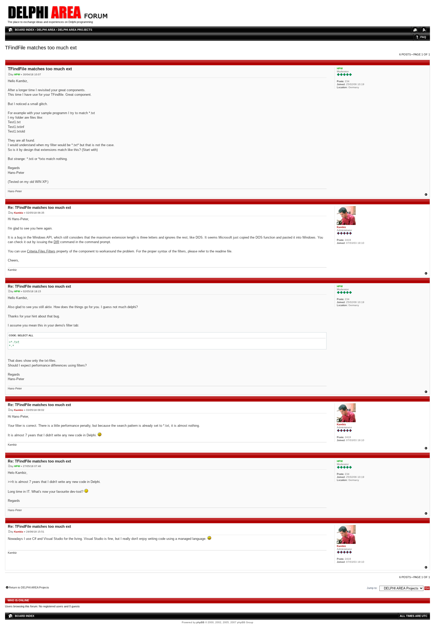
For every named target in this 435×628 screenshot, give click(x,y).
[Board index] (95, 18)
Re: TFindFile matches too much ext (39, 207)
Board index (24, 29)
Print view (415, 30)
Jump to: (372, 587)
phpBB (200, 622)
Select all (25, 335)
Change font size (423, 30)
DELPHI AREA (46, 29)
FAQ (423, 37)
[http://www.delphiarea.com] (45, 18)
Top (426, 194)
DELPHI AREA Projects (75, 29)
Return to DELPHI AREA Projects (29, 587)
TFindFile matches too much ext (41, 47)
